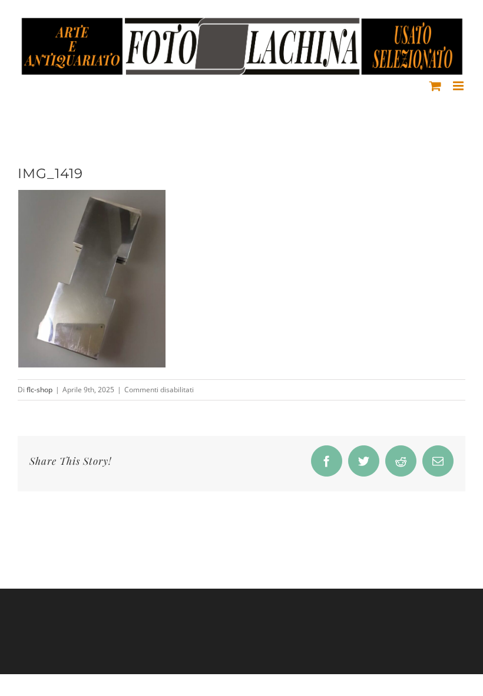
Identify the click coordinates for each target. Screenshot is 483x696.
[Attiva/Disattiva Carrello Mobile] (435, 86)
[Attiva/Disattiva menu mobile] (459, 86)
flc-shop (39, 390)
